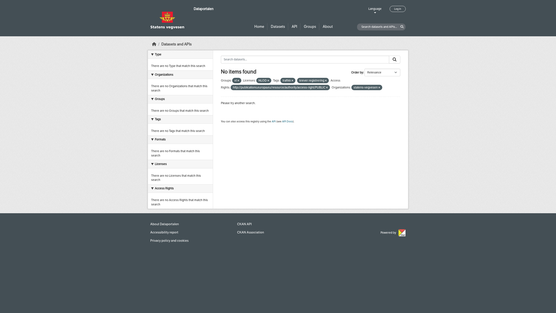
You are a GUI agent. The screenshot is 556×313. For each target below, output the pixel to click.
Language (375, 9)
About (328, 26)
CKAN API (244, 224)
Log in (397, 8)
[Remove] (238, 80)
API (294, 26)
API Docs (287, 121)
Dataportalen (203, 9)
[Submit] (394, 59)
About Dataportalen (164, 224)
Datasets (278, 26)
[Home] (154, 44)
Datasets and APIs (176, 44)
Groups (310, 26)
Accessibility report (164, 232)
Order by (357, 72)
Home (259, 26)
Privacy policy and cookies (169, 241)
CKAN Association (250, 232)
